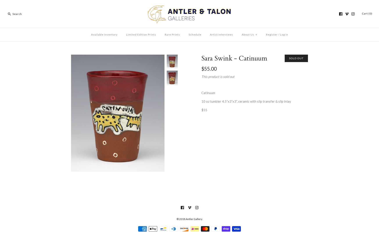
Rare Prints (172, 34)
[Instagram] (353, 14)
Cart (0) (367, 13)
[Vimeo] (347, 14)
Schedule (195, 34)
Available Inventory (104, 34)
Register (272, 34)
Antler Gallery (194, 219)
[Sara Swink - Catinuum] (117, 57)
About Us (249, 34)
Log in (284, 34)
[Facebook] (340, 14)
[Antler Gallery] (189, 7)
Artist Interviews (221, 34)
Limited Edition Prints (141, 34)
